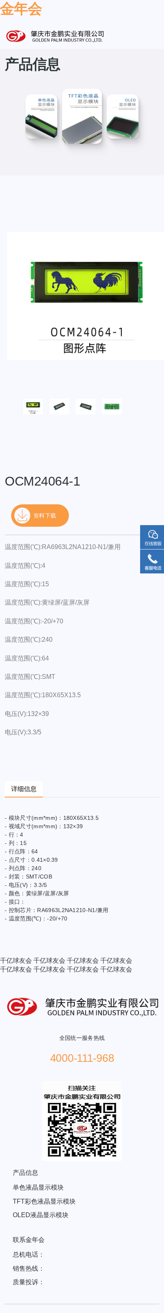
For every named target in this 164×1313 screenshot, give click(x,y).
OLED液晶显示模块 (40, 1215)
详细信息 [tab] (24, 788)
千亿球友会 (16, 960)
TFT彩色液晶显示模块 (44, 1201)
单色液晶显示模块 (38, 1187)
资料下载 (44, 515)
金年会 (20, 8)
